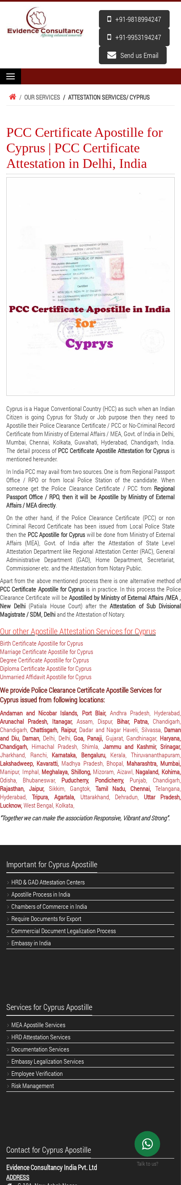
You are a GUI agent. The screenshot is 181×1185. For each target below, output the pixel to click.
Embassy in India (31, 943)
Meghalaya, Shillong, (67, 771)
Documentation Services (40, 1049)
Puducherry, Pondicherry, (95, 780)
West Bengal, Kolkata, (49, 805)
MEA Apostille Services (38, 1024)
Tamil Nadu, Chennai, (125, 788)
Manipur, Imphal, (21, 771)
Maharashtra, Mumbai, (154, 763)
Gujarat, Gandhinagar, (133, 738)
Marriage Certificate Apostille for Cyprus (46, 651)
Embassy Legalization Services (47, 1061)
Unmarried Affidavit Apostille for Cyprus (45, 676)
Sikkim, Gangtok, (72, 788)
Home (11, 97)
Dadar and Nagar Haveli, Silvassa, (121, 729)
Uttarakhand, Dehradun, (112, 797)
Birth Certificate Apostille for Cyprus (41, 643)
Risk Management (32, 1085)
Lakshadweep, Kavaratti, (30, 763)
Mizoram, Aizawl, (114, 771)
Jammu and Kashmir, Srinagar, (142, 746)
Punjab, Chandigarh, (155, 780)
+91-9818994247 (138, 19)
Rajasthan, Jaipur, (24, 788)
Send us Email (139, 55)
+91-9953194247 (138, 37)
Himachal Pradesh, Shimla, (67, 746)
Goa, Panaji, (89, 738)
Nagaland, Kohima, (158, 771)
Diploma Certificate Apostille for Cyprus (45, 668)
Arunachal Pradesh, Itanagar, (38, 721)
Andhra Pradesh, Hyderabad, (145, 713)
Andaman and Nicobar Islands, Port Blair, (55, 713)
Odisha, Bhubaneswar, (30, 780)
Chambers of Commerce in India (49, 906)
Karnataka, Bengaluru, (81, 755)
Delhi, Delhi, (58, 738)
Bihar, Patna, (135, 721)
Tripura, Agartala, (56, 797)
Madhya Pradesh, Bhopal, (94, 763)
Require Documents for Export (46, 918)
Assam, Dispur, (97, 721)
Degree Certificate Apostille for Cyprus (44, 660)
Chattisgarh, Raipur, (54, 729)
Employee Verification (37, 1073)
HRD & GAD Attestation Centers (48, 882)
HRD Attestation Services (40, 1037)
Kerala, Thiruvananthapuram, (145, 755)
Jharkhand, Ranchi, (26, 755)
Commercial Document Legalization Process (63, 930)
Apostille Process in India (40, 894)
